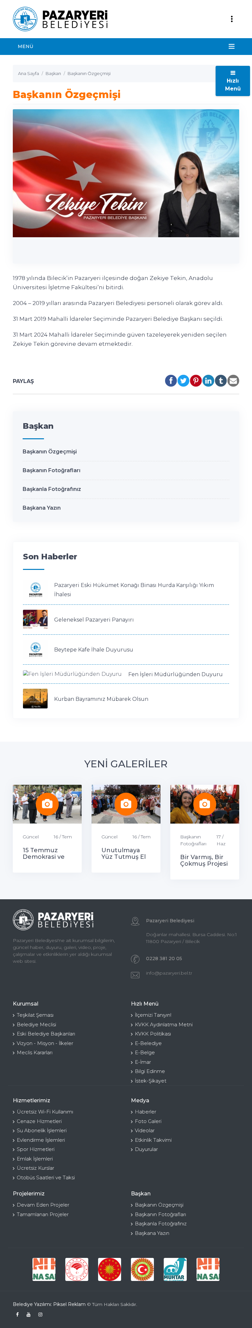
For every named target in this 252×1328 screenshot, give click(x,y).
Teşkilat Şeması (35, 1015)
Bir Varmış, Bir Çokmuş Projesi (204, 860)
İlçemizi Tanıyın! (153, 1015)
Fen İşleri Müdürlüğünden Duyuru (175, 674)
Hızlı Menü (233, 85)
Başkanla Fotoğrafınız (52, 489)
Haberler (145, 1112)
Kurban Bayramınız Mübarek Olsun (101, 699)
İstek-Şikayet (150, 1081)
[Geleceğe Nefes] (76, 1269)
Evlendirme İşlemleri (41, 1140)
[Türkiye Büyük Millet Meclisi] (142, 1269)
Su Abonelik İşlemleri (42, 1130)
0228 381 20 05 (164, 958)
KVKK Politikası (153, 1034)
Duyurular (146, 1149)
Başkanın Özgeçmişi (50, 451)
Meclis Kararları (34, 1052)
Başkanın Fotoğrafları (51, 470)
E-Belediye (148, 1043)
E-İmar (143, 1062)
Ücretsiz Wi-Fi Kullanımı (45, 1112)
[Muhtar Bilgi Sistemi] (175, 1269)
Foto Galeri (148, 1121)
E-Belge (145, 1052)
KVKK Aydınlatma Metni (164, 1024)
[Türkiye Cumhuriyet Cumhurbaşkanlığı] (109, 1269)
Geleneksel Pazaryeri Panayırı (94, 620)
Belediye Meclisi (36, 1024)
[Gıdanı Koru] (43, 1269)
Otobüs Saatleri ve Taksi (46, 1177)
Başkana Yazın (42, 508)
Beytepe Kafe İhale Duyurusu (93, 650)
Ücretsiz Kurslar (35, 1168)
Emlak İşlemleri (35, 1159)
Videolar (145, 1130)
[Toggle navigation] (231, 19)
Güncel (31, 837)
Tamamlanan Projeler (43, 1214)
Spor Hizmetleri (35, 1149)
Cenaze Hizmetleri (39, 1121)
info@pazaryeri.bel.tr (169, 973)
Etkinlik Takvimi (153, 1140)
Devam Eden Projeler (43, 1205)
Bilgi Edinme (150, 1071)
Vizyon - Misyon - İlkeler (45, 1043)
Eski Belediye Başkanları (46, 1034)
